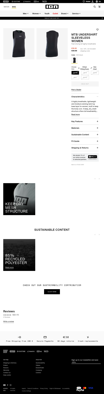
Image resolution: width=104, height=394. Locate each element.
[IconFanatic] (27, 1)
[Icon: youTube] (4, 385)
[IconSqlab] (36, 1)
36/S (85, 73)
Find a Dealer (76, 89)
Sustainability (40, 363)
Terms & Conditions (32, 388)
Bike (14, 7)
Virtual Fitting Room (84, 68)
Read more (75, 114)
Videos (38, 365)
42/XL (85, 77)
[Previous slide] (95, 178)
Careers (38, 372)
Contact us (6, 372)
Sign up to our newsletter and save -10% (85, 361)
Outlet (55, 13)
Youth (46, 13)
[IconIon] (6, 1)
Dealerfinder (40, 368)
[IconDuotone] (16, 1)
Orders (5, 365)
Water (6, 7)
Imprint (24, 388)
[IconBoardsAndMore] (5, 351)
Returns (5, 368)
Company (39, 370)
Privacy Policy (44, 388)
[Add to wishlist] (97, 29)
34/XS (75, 73)
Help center (7, 375)
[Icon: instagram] (10, 385)
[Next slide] (99, 178)
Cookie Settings (26, 391)
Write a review (8, 321)
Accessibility (65, 388)
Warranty (6, 370)
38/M (95, 73)
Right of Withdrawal (55, 388)
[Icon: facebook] (7, 385)
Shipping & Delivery (9, 363)
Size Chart (95, 68)
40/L (75, 77)
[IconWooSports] (44, 1)
